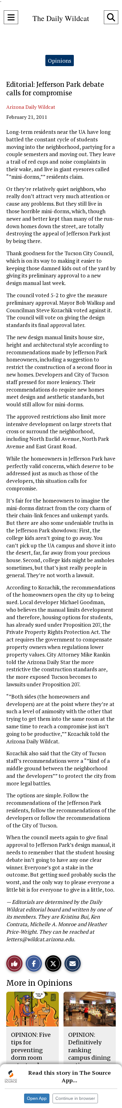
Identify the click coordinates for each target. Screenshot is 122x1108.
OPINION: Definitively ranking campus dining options (89, 1050)
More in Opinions (39, 983)
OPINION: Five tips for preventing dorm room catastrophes (31, 1050)
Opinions (59, 60)
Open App (37, 1098)
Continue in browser (75, 1098)
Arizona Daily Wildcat (30, 106)
